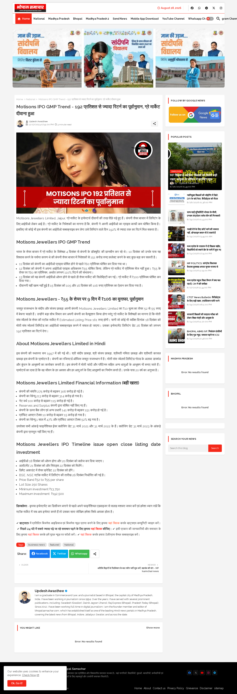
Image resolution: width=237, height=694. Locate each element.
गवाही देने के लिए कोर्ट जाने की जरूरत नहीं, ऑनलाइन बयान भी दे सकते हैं (203, 231)
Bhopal (77, 18)
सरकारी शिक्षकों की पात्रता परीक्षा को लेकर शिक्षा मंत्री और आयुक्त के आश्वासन (202, 317)
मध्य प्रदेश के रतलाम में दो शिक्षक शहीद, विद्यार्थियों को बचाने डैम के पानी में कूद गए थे (204, 249)
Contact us (159, 688)
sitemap (219, 688)
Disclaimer (206, 688)
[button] (210, 19)
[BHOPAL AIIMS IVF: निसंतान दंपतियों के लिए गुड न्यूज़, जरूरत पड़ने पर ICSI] (176, 335)
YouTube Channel (173, 18)
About (147, 688)
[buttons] (192, 8)
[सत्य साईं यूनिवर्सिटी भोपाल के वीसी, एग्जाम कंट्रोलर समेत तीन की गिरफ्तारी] (176, 216)
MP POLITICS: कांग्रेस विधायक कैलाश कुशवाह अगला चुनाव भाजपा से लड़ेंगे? (202, 266)
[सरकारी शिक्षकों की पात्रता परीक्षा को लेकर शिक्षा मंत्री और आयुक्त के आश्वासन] (176, 318)
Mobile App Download (144, 18)
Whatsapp (81, 553)
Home (26, 18)
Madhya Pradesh (58, 18)
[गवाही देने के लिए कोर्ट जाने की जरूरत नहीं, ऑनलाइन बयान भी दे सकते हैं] (176, 233)
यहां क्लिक (114, 523)
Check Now (29, 675)
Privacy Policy (175, 688)
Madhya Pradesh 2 (97, 18)
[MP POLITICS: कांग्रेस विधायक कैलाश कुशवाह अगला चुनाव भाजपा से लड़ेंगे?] (176, 267)
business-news (36, 544)
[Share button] (94, 554)
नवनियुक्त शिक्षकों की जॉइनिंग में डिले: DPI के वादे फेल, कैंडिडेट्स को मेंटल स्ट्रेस (202, 198)
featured (54, 544)
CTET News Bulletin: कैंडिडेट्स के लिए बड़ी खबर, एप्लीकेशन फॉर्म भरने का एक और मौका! (203, 300)
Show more (153, 627)
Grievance (192, 688)
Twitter (61, 553)
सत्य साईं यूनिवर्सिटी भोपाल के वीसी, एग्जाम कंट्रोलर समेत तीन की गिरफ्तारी (203, 214)
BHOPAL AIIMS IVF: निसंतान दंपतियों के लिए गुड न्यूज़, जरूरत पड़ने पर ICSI (204, 333)
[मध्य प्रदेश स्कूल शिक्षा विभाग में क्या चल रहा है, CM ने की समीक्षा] (176, 284)
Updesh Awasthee (49, 591)
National (39, 18)
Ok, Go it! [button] (17, 683)
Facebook (42, 553)
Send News (120, 18)
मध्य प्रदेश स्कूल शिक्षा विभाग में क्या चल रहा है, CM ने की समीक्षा (204, 282)
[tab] (23, 19)
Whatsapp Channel (200, 18)
